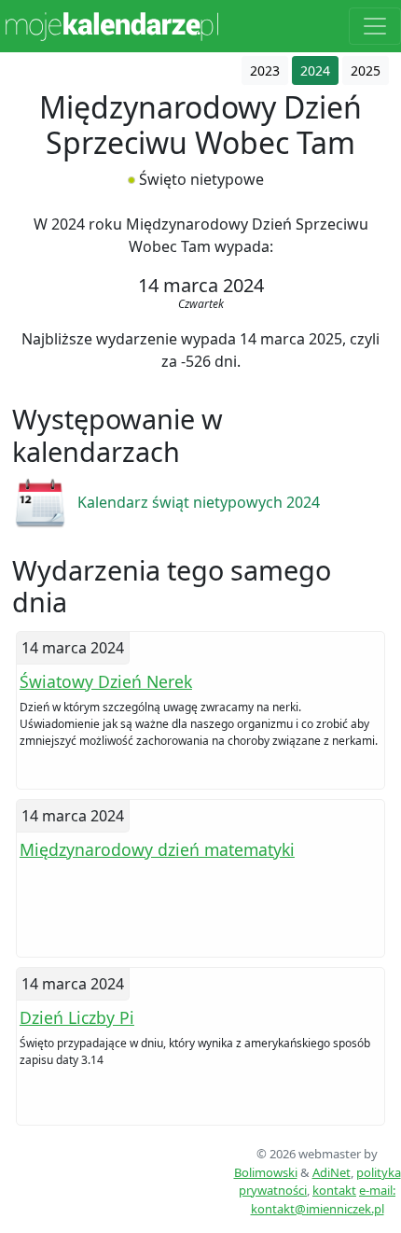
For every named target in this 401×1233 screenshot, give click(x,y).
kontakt (334, 1190)
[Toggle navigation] (375, 26)
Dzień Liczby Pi (77, 1017)
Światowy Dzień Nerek (106, 681)
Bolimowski (265, 1172)
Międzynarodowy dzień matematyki (157, 849)
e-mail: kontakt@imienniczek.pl (323, 1199)
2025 (365, 70)
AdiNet (331, 1172)
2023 (265, 70)
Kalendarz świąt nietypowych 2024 (198, 502)
